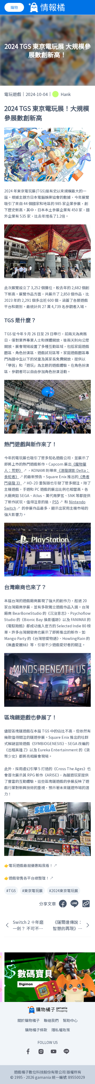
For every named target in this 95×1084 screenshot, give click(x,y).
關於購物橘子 (28, 1020)
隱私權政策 (60, 1029)
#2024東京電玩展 (63, 890)
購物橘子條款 (36, 1029)
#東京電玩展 (32, 890)
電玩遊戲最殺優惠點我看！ (31, 865)
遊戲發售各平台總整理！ (29, 878)
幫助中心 (70, 1020)
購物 (14, 7)
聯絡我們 (51, 1020)
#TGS (11, 890)
